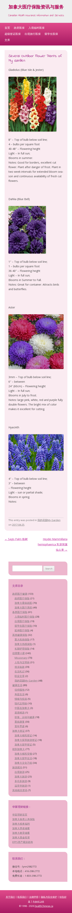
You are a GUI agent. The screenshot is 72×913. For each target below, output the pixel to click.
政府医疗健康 (19, 593)
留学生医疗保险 (23, 625)
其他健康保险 (19, 635)
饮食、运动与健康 (25, 717)
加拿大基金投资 (21, 837)
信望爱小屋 (18, 653)
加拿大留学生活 (23, 758)
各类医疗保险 (19, 612)
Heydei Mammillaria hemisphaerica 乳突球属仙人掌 (52, 544)
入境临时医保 (36, 28)
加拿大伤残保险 (23, 644)
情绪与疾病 (21, 699)
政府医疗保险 (22, 598)
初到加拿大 (18, 749)
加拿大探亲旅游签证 (26, 740)
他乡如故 (20, 667)
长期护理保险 (22, 648)
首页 (7, 28)
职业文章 (20, 676)
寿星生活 (20, 694)
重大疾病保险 (22, 639)
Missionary (21, 657)
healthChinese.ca (44, 906)
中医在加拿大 (22, 708)
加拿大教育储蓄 (21, 833)
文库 (7, 40)
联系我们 (22, 897)
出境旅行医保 (33, 34)
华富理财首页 (19, 814)
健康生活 (17, 685)
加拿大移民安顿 (23, 753)
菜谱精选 (20, 712)
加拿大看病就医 (23, 603)
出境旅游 (20, 772)
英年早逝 (20, 726)
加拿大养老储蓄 (21, 828)
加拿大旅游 (21, 776)
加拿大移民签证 (23, 735)
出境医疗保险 (22, 621)
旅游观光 (17, 767)
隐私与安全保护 (49, 897)
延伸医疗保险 (22, 630)
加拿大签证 (18, 731)
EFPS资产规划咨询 (22, 842)
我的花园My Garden (48, 520)
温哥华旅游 (21, 785)
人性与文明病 (22, 662)
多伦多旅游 (21, 781)
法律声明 (33, 897)
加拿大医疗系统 (23, 607)
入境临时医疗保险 (25, 616)
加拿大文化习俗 (23, 763)
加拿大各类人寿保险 (23, 819)
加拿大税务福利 (21, 823)
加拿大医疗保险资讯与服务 (36, 7)
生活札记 (20, 671)
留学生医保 (51, 34)
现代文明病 (21, 703)
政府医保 (19, 28)
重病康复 (20, 721)
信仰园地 (20, 689)
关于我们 (10, 897)
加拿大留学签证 (23, 744)
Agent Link (38, 901)
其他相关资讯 (19, 790)
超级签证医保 (13, 34)
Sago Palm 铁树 (16, 539)
